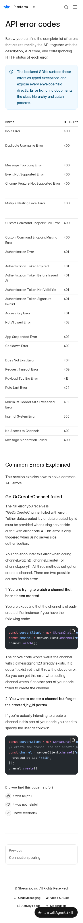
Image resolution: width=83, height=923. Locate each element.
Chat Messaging (29, 897)
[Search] (66, 7)
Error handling (42, 90)
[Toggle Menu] (75, 7)
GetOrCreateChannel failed (33, 496)
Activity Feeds (31, 905)
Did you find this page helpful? (29, 787)
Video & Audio (59, 897)
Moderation (58, 905)
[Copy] (73, 630)
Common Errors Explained (37, 465)
